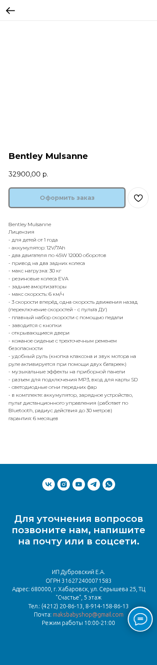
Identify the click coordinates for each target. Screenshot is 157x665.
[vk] (48, 484)
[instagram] (63, 484)
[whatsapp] (109, 484)
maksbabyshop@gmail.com (88, 614)
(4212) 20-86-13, (62, 606)
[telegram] (94, 484)
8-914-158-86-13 (107, 606)
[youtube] (78, 484)
